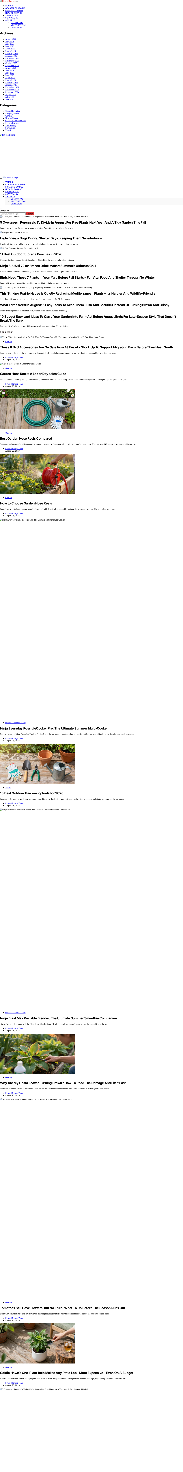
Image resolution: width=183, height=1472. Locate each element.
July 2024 (9, 97)
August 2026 (10, 39)
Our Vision (16, 27)
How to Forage (13, 13)
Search (29, 213)
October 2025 (11, 63)
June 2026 (9, 44)
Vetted (9, 6)
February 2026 (11, 53)
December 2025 (12, 58)
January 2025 (11, 85)
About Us (10, 20)
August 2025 (10, 68)
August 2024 (10, 94)
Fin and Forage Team (14, 357)
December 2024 (12, 87)
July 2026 (9, 41)
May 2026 (9, 46)
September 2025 (12, 65)
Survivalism (12, 18)
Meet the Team (18, 25)
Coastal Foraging (15, 8)
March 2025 (10, 80)
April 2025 (10, 77)
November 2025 (12, 61)
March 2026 (10, 51)
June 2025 (9, 73)
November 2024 (12, 90)
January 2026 (11, 56)
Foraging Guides (14, 10)
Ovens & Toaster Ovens (15, 120)
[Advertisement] (91, 156)
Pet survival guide (12, 123)
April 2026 (10, 49)
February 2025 (11, 82)
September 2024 (12, 92)
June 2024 (9, 99)
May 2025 (9, 75)
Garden (8, 116)
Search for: (4, 211)
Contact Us (17, 22)
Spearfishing (12, 15)
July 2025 (9, 70)
